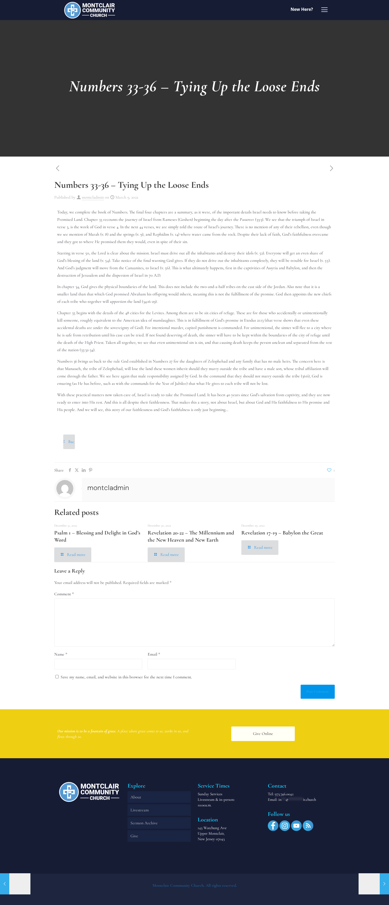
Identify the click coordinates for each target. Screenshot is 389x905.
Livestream (139, 810)
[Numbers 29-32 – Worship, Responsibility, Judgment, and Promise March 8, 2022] (15, 883)
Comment (64, 594)
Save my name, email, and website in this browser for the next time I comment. (126, 677)
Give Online (263, 733)
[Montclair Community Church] (90, 10)
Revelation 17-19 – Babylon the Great (282, 532)
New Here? (302, 9)
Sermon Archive (144, 823)
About (135, 797)
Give (134, 836)
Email (154, 654)
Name (60, 654)
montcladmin (93, 197)
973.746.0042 (284, 794)
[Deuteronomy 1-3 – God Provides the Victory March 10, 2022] (374, 883)
